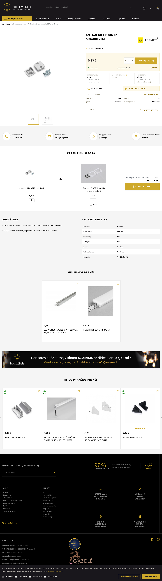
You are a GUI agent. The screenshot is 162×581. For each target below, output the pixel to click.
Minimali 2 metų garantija (140, 496)
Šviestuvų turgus (48, 517)
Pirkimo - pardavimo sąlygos (12, 500)
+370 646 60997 (22, 549)
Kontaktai (135, 19)
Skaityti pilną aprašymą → (150, 110)
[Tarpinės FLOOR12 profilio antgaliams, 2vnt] (93, 173)
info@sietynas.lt (62, 138)
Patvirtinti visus (151, 576)
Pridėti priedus (145, 187)
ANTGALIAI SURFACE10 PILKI (16, 437)
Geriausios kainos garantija (140, 524)
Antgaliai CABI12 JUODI (133, 437)
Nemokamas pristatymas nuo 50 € (100, 496)
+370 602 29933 (17, 138)
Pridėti (95, 205)
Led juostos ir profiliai (49, 506)
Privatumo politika (9, 503)
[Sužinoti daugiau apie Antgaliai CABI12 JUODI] (140, 408)
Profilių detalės (123, 257)
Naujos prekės (47, 495)
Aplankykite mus (12, 523)
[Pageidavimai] (151, 8)
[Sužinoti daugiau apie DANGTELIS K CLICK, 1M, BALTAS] (100, 301)
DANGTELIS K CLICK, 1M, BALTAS (96, 330)
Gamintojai (91, 19)
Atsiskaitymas (7, 498)
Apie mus (121, 19)
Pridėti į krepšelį (146, 61)
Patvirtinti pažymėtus (129, 576)
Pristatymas (7, 495)
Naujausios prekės (42, 19)
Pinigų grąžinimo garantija (100, 524)
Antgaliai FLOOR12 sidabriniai (31, 188)
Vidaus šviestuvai (48, 500)
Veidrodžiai (46, 514)
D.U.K (5, 506)
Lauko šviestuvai (48, 503)
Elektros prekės (47, 511)
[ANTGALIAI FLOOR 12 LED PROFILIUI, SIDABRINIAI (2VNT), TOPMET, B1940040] (42, 72)
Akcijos (58, 19)
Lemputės (46, 509)
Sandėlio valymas (74, 19)
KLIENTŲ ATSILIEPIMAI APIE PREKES (149, 466)
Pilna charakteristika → (151, 94)
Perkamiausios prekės (49, 498)
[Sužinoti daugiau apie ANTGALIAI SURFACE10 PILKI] (22, 408)
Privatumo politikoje (55, 571)
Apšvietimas (107, 19)
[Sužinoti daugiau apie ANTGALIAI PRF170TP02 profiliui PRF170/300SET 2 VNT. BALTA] (100, 408)
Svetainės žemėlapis (9, 511)
